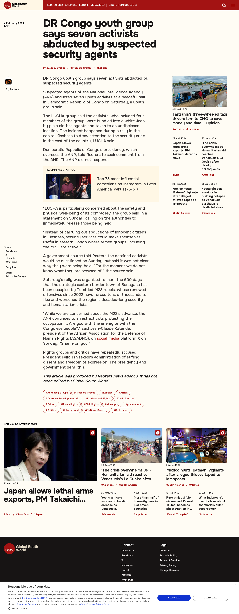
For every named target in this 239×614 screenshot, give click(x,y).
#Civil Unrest (121, 410)
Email (9, 272)
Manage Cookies (169, 570)
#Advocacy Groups (54, 68)
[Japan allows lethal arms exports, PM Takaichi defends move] (185, 156)
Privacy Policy (168, 565)
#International (70, 410)
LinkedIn (10, 258)
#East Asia (22, 514)
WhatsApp (127, 579)
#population (141, 514)
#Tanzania (192, 129)
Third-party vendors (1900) (34, 597)
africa (58, 5)
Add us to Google (16, 276)
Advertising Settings (26, 604)
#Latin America (181, 213)
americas (71, 5)
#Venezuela (209, 213)
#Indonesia (205, 514)
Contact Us (127, 550)
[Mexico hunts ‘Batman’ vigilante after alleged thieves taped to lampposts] (185, 198)
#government (133, 404)
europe (84, 5)
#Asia (176, 175)
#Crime (50, 404)
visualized (98, 5)
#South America (128, 485)
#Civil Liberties (125, 398)
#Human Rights (69, 404)
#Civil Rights (91, 404)
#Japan (38, 514)
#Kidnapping (112, 404)
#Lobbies (102, 68)
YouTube (126, 574)
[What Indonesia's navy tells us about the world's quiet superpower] (213, 503)
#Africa (123, 392)
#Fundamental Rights (98, 398)
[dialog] (119, 598)
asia (50, 5)
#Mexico (194, 485)
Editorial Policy (168, 555)
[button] (80, 609)
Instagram (127, 565)
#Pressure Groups (81, 68)
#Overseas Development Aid (62, 398)
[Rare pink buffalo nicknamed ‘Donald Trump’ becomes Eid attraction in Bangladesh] (180, 503)
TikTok (125, 570)
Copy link (11, 267)
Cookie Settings (87, 604)
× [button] (235, 585)
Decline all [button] (210, 597)
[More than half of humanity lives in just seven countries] (148, 503)
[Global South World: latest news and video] (21, 5)
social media (108, 338)
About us (165, 550)
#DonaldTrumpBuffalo (178, 514)
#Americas (208, 175)
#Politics (51, 410)
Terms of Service (170, 560)
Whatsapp (11, 262)
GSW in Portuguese (121, 5)
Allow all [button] (174, 597)
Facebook (11, 251)
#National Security (96, 410)
